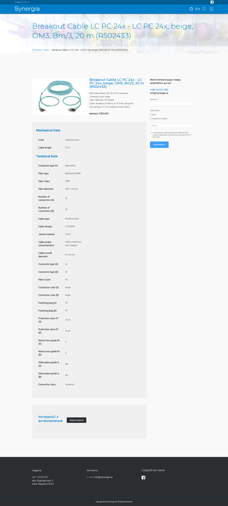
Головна (36, 50)
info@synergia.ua (22, 2)
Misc (46, 50)
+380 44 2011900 (159, 89)
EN (197, 9)
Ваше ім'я (153, 99)
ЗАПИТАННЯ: (155, 111)
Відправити (159, 145)
